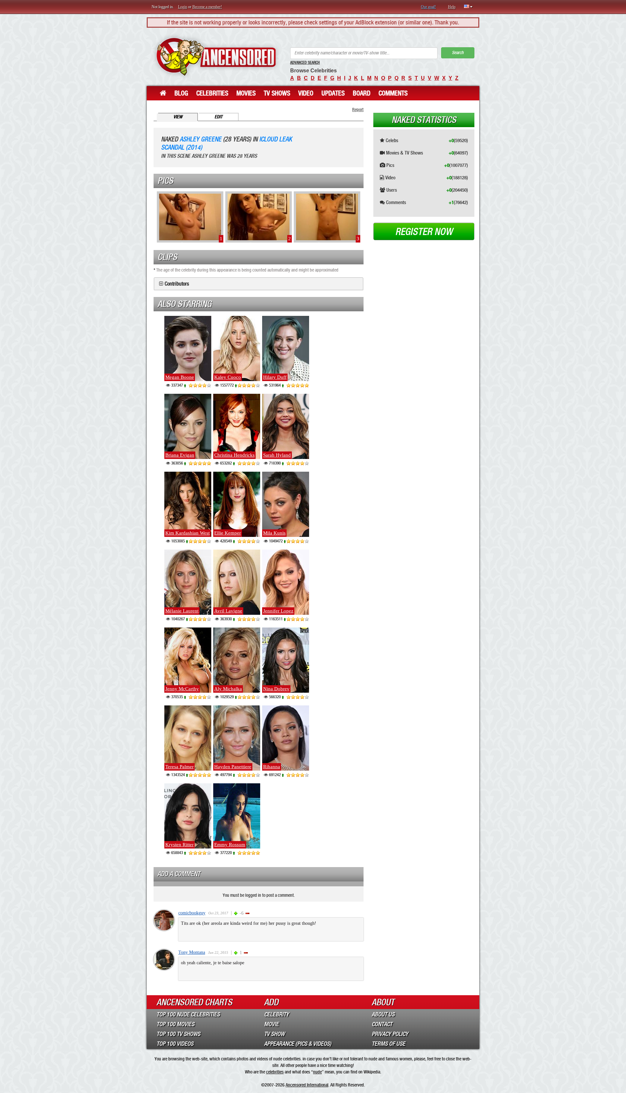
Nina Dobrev (276, 688)
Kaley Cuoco (227, 377)
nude (317, 1071)
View (177, 117)
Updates (333, 93)
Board (361, 93)
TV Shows (277, 93)
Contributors (177, 284)
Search (458, 52)
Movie (271, 1024)
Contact (382, 1024)
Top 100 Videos (174, 1043)
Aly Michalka (228, 688)
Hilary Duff (275, 377)
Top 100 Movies (175, 1024)
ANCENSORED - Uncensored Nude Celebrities (216, 57)
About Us (383, 1014)
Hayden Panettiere (232, 766)
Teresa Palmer (179, 766)
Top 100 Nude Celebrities (188, 1014)
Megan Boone (179, 377)
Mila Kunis (274, 533)
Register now (424, 232)
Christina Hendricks (234, 455)
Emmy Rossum (229, 844)
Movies (246, 93)
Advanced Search (305, 62)
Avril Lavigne (228, 610)
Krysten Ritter (179, 844)
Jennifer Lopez (278, 610)
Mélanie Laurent (182, 610)
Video (305, 93)
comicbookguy (191, 912)
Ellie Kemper (227, 533)
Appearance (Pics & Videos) (297, 1043)
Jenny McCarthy (182, 688)
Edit (218, 117)
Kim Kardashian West (187, 533)
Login (182, 7)
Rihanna (271, 766)
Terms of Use (388, 1043)
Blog (181, 93)
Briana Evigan (179, 455)
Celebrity (276, 1014)
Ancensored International (307, 1084)
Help (451, 7)
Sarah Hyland (277, 455)
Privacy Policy (390, 1034)
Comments (393, 93)
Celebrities (212, 93)
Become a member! (207, 7)
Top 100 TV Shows (178, 1034)
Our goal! (428, 7)
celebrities (275, 1071)
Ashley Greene (200, 139)
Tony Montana (191, 952)
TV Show (274, 1034)
